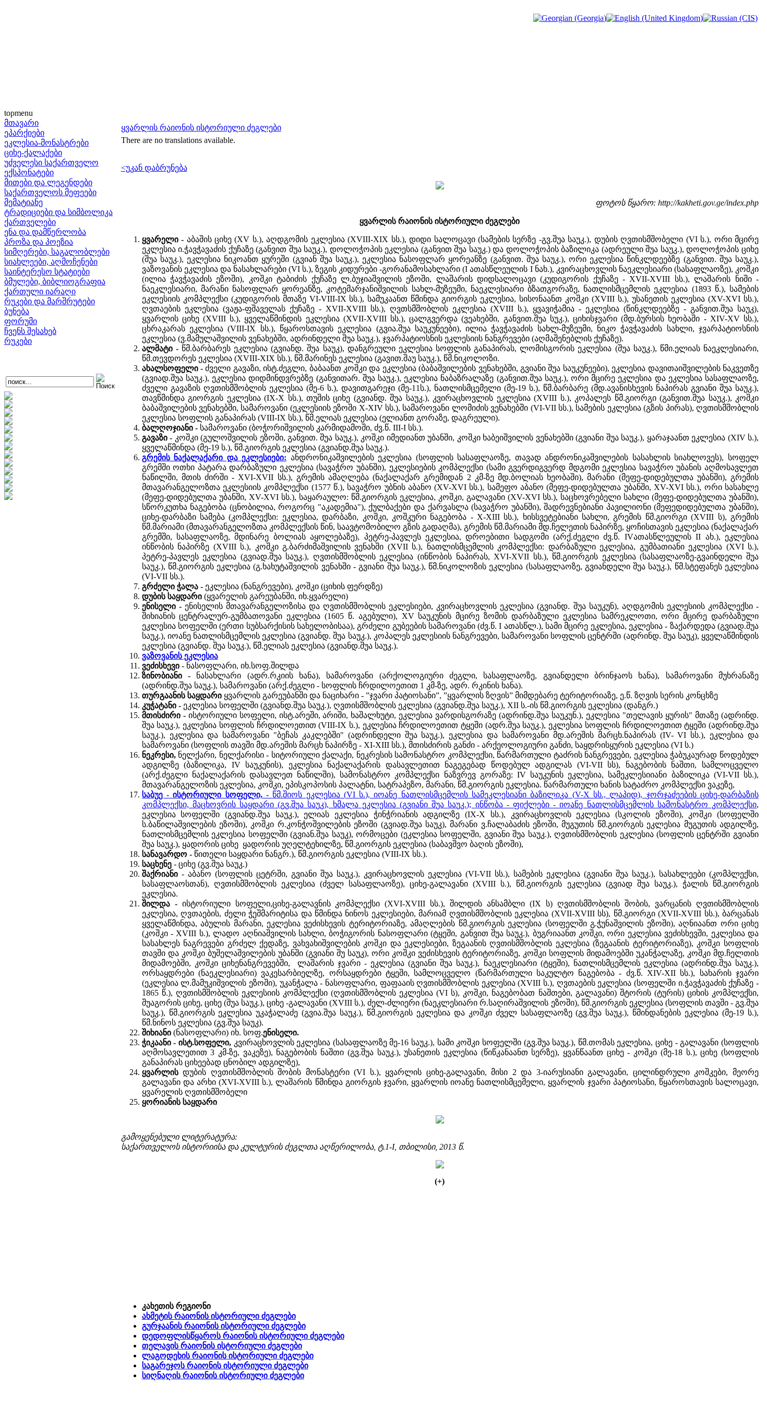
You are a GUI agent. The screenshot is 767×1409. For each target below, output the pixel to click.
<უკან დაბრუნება (154, 167)
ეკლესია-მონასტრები (46, 142)
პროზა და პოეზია (38, 241)
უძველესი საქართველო (51, 162)
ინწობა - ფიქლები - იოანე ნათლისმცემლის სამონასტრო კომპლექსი (616, 804)
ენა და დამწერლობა (45, 232)
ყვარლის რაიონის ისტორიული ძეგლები (201, 127)
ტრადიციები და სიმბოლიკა (58, 212)
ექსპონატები (29, 172)
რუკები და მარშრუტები (49, 301)
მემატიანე (23, 202)
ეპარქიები (24, 132)
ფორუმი (20, 321)
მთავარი (21, 122)
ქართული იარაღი (40, 291)
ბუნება (16, 311)
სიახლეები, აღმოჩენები (51, 261)
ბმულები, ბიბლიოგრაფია (54, 281)
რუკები (18, 341)
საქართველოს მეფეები (50, 192)
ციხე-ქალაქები (33, 152)
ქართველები (30, 222)
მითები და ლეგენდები (48, 182)
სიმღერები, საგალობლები (57, 251)
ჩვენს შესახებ (30, 331)
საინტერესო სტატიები (47, 271)
